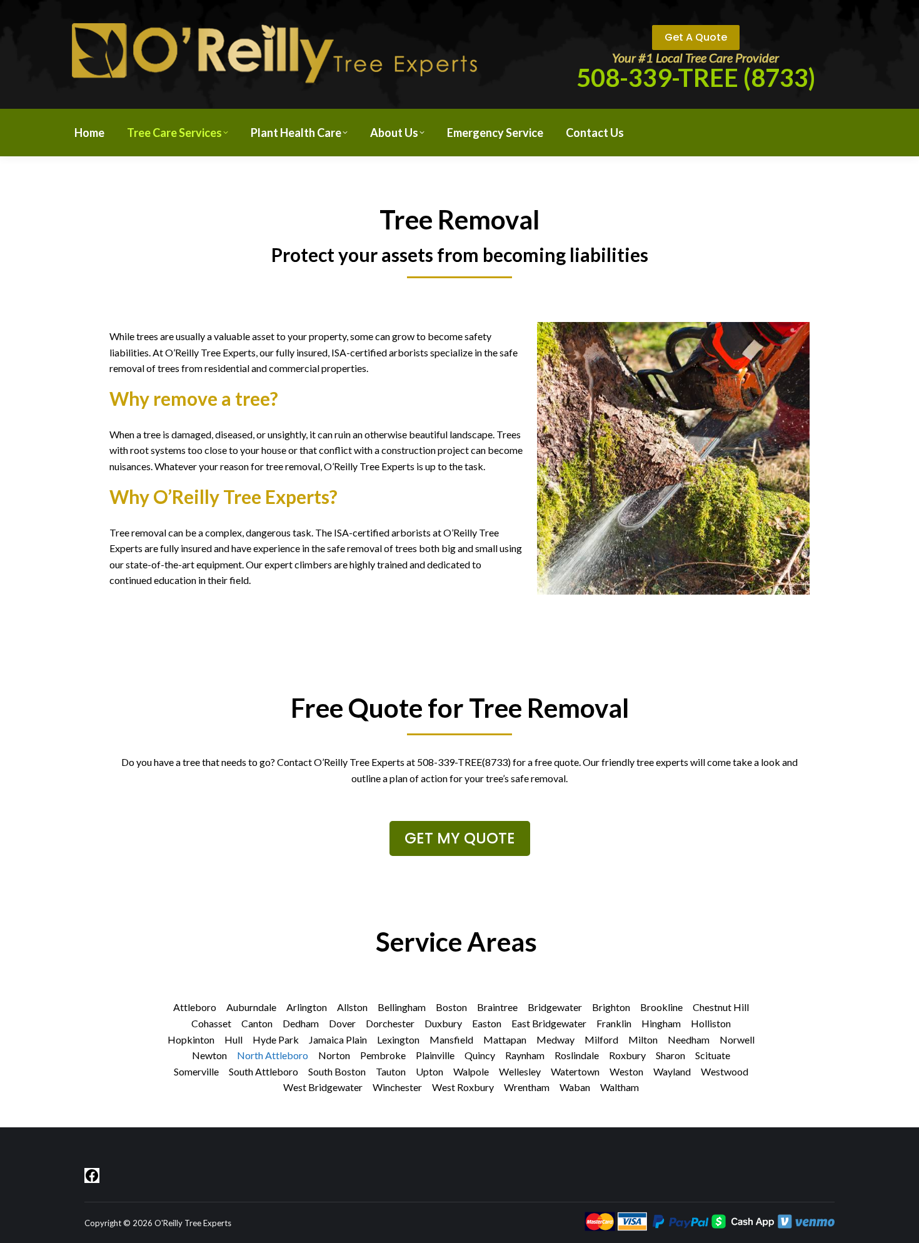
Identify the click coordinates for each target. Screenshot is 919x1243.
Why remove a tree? (193, 398)
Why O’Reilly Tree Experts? (223, 496)
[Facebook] (91, 1174)
